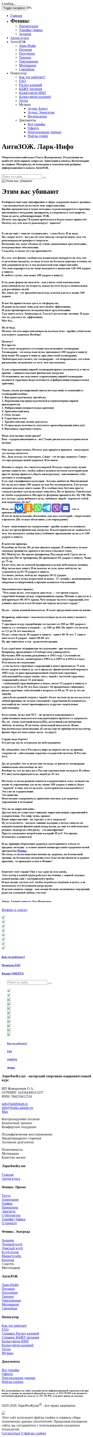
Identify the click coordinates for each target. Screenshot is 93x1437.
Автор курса (19, 38)
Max (5, 1112)
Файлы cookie (38, 136)
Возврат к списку (14, 910)
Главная (16, 15)
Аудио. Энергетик (41, 112)
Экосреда (8, 1211)
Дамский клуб (12, 1248)
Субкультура (11, 1215)
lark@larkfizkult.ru (15, 1104)
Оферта (33, 128)
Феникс (22, 850)
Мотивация (27, 65)
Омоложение (28, 61)
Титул (6, 1195)
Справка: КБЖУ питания (20, 1337)
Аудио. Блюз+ (38, 108)
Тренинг (25, 57)
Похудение (27, 53)
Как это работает (14, 1325)
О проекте (9, 1223)
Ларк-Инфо (27, 46)
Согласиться (11, 1433)
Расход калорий (30, 85)
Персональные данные (44, 132)
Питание (25, 49)
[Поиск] (44, 177)
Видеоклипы (37, 116)
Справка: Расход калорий (20, 1333)
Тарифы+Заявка (31, 30)
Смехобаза (26, 69)
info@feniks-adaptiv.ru (17, 1108)
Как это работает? (32, 77)
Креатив (8, 1260)
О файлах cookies (33, 1433)
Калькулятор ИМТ (32, 93)
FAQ (22, 81)
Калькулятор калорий (35, 97)
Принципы (10, 1207)
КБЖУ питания (30, 89)
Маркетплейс (11, 1256)
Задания (25, 34)
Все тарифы (36, 124)
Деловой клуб (12, 1244)
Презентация (28, 26)
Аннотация (10, 1199)
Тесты (23, 100)
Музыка (7, 1353)
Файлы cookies (12, 1382)
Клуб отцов (10, 1252)
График (7, 1203)
